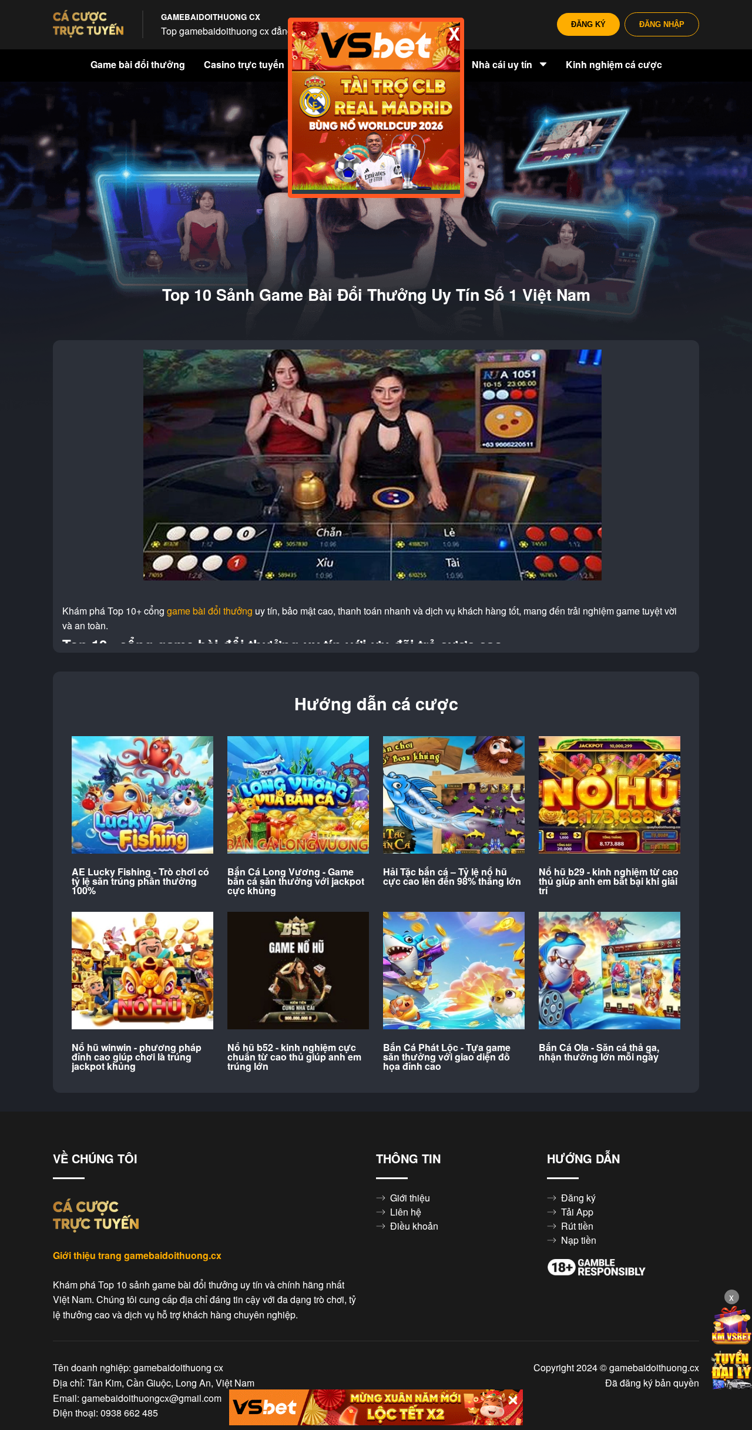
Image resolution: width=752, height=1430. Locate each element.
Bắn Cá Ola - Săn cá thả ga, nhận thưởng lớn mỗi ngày (599, 1052)
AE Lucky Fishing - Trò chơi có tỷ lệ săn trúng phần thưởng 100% (140, 881)
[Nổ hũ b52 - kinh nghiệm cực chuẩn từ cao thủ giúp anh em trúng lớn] (298, 971)
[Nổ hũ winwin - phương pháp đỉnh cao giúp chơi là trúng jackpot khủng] (142, 971)
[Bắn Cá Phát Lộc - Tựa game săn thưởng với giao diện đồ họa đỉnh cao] (454, 971)
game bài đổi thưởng (210, 611)
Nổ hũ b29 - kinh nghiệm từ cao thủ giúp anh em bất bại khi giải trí (609, 881)
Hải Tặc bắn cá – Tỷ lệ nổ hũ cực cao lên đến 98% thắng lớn (452, 876)
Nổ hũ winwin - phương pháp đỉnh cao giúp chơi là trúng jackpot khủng (137, 1057)
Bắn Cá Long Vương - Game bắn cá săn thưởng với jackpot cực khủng (295, 881)
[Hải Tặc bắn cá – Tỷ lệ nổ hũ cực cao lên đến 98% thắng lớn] (454, 795)
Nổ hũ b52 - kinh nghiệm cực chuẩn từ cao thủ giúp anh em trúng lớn (294, 1057)
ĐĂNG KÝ (588, 24)
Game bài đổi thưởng (137, 64)
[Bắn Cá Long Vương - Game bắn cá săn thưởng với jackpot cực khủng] (298, 795)
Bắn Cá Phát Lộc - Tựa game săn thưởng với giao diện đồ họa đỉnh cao (447, 1057)
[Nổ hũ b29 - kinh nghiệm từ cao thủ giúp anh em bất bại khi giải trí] (609, 795)
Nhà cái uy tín (503, 64)
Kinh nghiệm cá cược (614, 64)
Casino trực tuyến (245, 64)
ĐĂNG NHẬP (661, 24)
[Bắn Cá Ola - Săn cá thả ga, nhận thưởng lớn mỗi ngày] (609, 971)
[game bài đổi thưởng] (88, 24)
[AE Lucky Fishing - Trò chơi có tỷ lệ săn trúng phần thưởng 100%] (142, 795)
